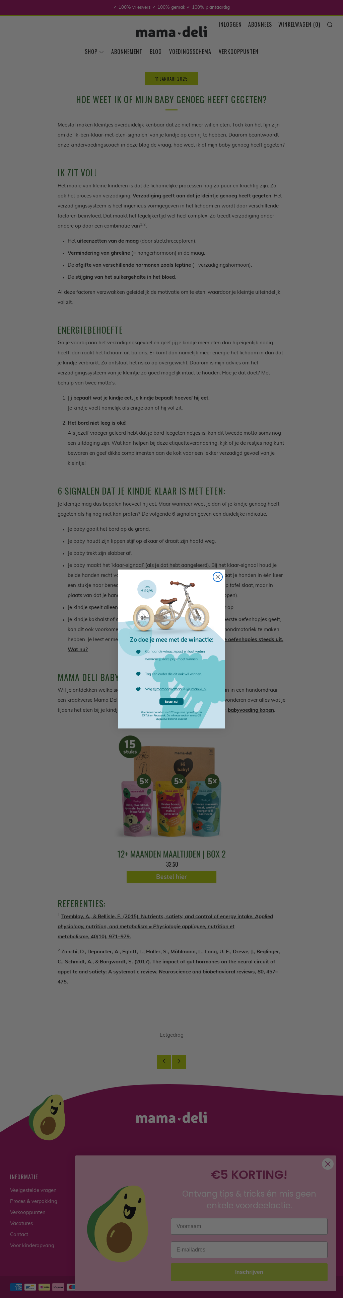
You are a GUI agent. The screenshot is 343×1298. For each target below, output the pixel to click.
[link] (171, 649)
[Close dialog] (217, 577)
